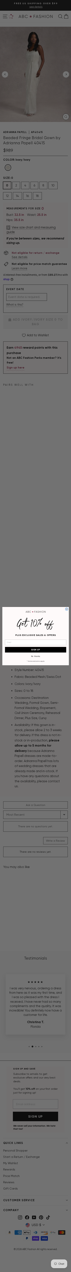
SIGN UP (35, 649)
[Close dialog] (66, 609)
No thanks (35, 656)
